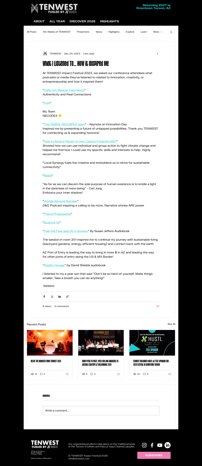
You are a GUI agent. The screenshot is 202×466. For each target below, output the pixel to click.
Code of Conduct (38, 451)
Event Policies (36, 453)
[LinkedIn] (167, 445)
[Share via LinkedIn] (59, 296)
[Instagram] (144, 445)
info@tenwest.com (78, 458)
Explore (130, 32)
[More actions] (157, 54)
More (156, 32)
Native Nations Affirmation (41, 458)
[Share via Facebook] (44, 296)
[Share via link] (67, 296)
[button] (82, 21)
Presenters (83, 32)
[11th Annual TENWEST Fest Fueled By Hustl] (152, 343)
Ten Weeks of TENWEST (57, 32)
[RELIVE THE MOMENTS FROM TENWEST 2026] (50, 343)
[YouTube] (160, 445)
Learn (144, 32)
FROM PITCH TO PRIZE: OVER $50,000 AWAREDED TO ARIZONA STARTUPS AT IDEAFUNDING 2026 (100, 363)
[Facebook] (152, 445)
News (99, 32)
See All (171, 324)
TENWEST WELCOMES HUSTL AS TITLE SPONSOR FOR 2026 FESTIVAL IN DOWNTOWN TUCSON (151, 363)
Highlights (113, 32)
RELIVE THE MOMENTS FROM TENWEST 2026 (46, 361)
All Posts (31, 32)
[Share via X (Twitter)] (51, 296)
